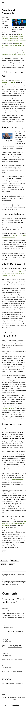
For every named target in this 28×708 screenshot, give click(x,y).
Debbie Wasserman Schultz (14, 582)
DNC (23, 582)
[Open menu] (25, 3)
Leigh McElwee (6, 654)
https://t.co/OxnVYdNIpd (15, 647)
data (7, 582)
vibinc (3, 3)
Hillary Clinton (5, 584)
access (16, 581)
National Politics (20, 574)
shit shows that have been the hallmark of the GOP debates (14, 523)
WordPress (16, 705)
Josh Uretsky (12, 584)
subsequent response (17, 479)
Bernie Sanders (21, 581)
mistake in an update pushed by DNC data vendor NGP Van (13, 45)
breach (3, 582)
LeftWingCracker (6, 640)
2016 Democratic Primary (8, 581)
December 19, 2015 (6, 610)
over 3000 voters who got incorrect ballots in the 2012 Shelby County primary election (14, 273)
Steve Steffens (6, 678)
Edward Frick (5, 666)
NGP (3, 80)
